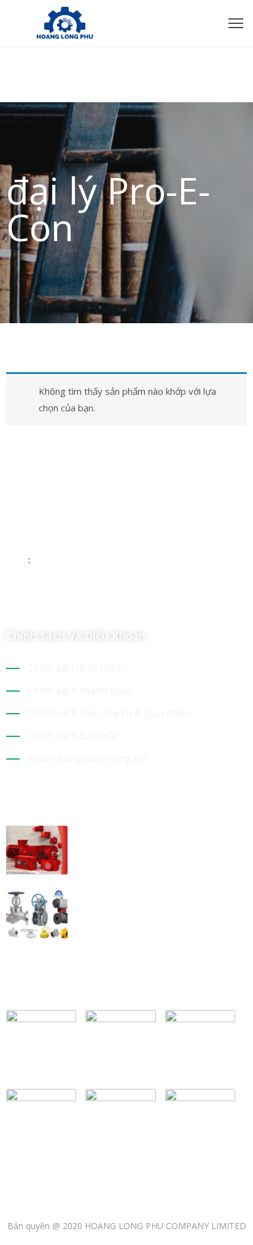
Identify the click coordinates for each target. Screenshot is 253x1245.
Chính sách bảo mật (72, 735)
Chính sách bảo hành (75, 668)
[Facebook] (11, 599)
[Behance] (118, 599)
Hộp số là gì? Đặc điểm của (148, 833)
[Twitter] (32, 599)
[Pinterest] (75, 599)
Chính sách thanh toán (79, 690)
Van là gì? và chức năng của (151, 897)
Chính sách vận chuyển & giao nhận (108, 713)
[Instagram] (54, 599)
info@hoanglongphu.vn (77, 559)
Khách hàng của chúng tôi (86, 758)
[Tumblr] (97, 599)
